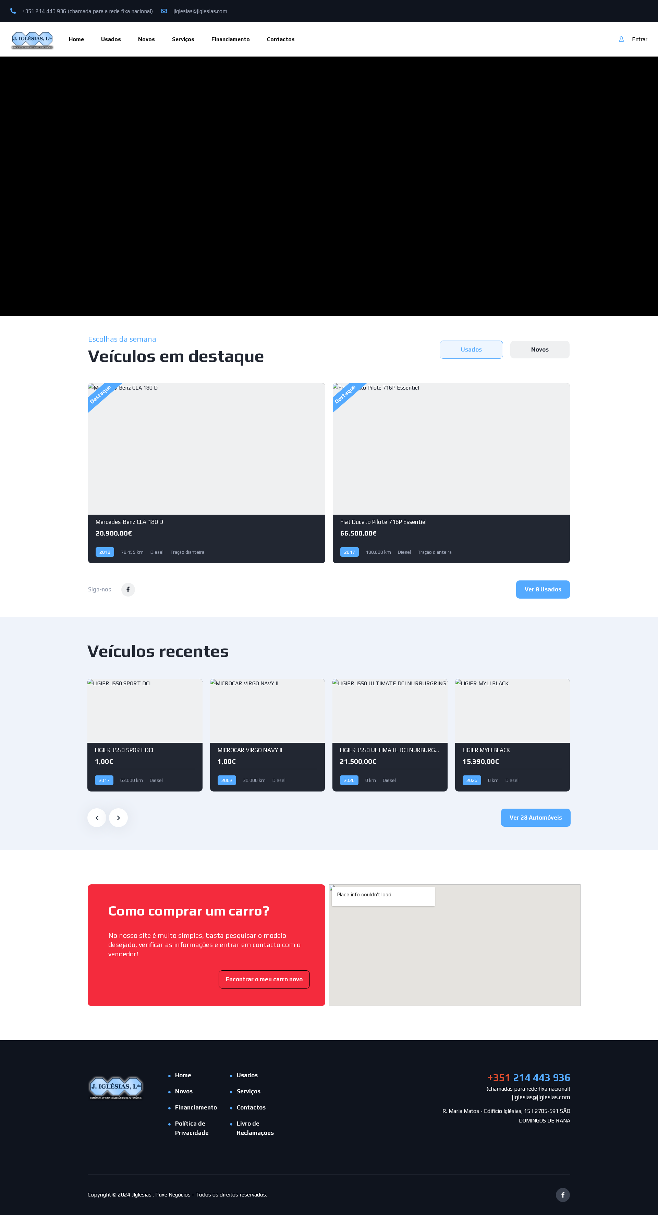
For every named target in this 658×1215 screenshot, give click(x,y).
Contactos (281, 39)
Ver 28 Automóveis (536, 817)
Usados (111, 39)
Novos (146, 39)
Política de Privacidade (192, 1128)
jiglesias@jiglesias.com (199, 11)
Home (76, 39)
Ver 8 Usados (543, 589)
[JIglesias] (32, 39)
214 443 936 (528, 1077)
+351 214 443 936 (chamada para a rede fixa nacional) (87, 11)
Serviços (183, 39)
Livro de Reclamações (255, 1128)
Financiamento (230, 39)
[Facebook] (563, 1195)
